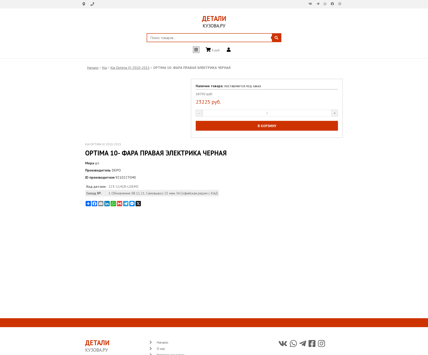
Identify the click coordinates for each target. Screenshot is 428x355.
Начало (93, 67)
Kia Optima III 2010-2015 (130, 67)
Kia (104, 67)
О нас (161, 348)
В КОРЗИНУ (267, 126)
